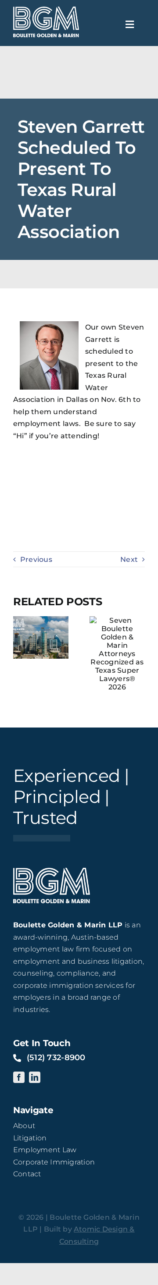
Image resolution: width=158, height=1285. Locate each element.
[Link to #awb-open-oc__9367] (130, 24)
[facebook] (19, 1077)
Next (129, 559)
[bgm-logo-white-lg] (46, 10)
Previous (36, 559)
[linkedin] (34, 1077)
